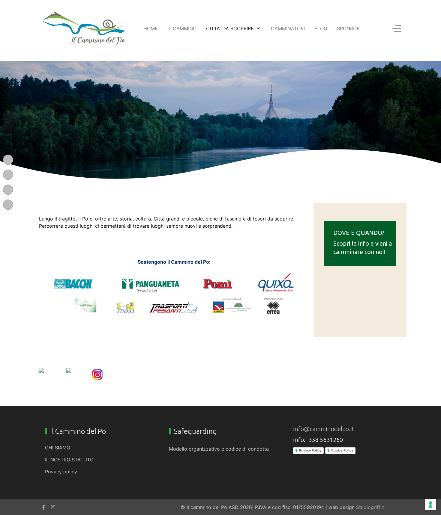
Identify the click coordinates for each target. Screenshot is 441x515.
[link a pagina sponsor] (174, 295)
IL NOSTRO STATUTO (69, 460)
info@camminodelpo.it (323, 428)
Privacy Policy (310, 450)
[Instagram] (53, 507)
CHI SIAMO (57, 448)
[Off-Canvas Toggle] (396, 28)
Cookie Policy (342, 450)
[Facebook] (43, 507)
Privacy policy (61, 472)
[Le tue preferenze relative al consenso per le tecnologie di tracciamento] (430, 504)
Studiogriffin (370, 507)
